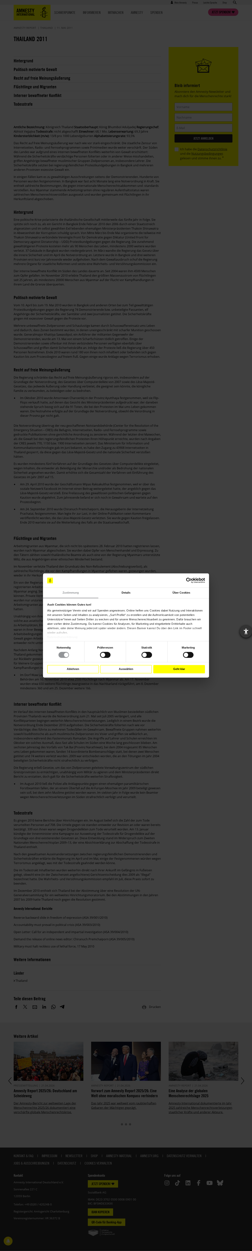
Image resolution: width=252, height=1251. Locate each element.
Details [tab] (126, 592)
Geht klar (179, 669)
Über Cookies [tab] (181, 592)
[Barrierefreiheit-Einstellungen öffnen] (246, 632)
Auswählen (126, 669)
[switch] (105, 655)
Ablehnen (73, 669)
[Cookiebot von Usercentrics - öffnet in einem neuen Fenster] (189, 580)
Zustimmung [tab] (71, 592)
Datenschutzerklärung (62, 637)
